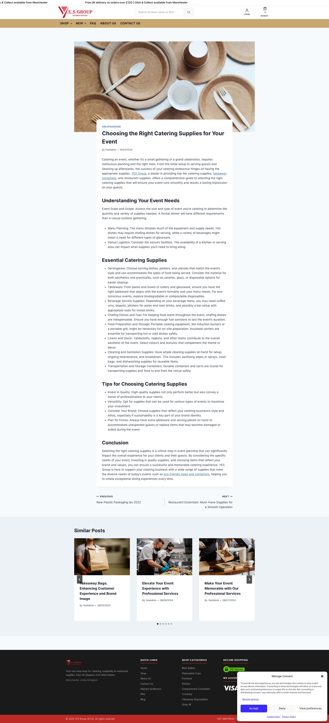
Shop (64, 23)
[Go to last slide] (79, 579)
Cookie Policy (273, 716)
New (79, 23)
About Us (108, 23)
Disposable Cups (191, 673)
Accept (253, 708)
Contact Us (130, 23)
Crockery (187, 694)
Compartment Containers (196, 688)
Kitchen (186, 683)
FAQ (93, 23)
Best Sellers (188, 667)
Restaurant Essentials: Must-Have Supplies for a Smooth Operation (200, 502)
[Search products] (188, 12)
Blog (143, 699)
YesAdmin (110, 149)
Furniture (187, 678)
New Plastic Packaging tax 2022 (118, 499)
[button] (322, 676)
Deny (282, 708)
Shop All (186, 704)
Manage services (250, 699)
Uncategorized (111, 126)
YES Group (139, 173)
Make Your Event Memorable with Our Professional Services (223, 588)
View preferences (311, 708)
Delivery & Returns (151, 688)
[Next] (249, 579)
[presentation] (102, 556)
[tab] (158, 624)
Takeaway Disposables (195, 699)
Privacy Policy (289, 716)
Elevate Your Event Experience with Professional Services (160, 588)
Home (144, 667)
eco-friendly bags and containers (186, 474)
